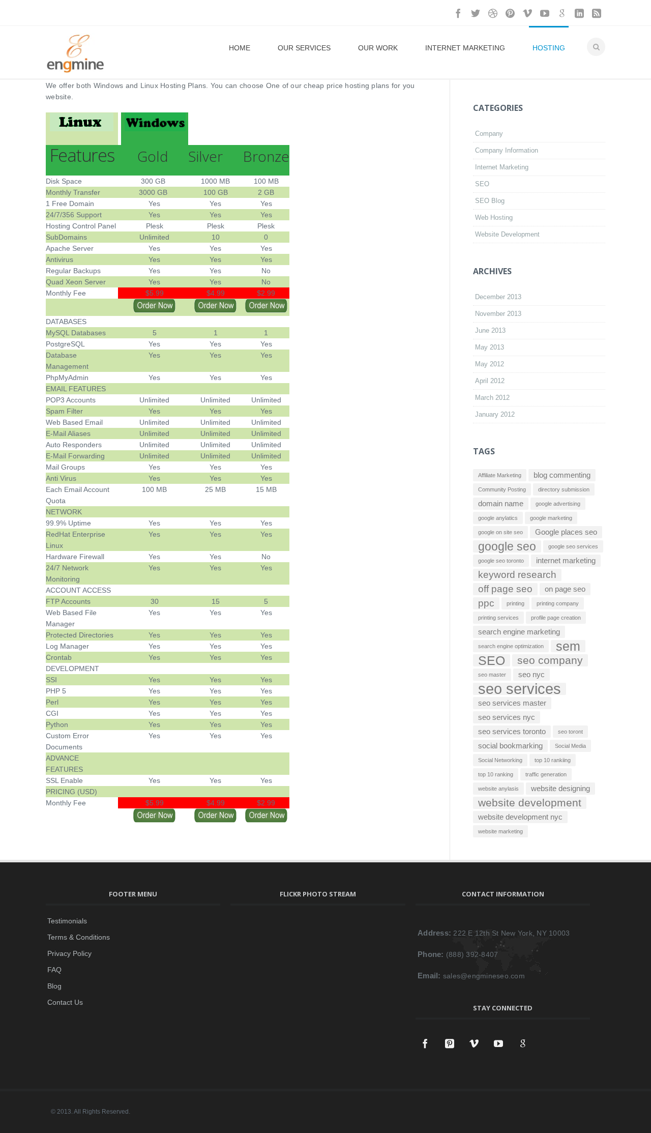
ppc (486, 603)
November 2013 (498, 313)
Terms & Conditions (78, 937)
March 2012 (492, 397)
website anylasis (498, 789)
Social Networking (500, 760)
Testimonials (67, 921)
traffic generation (546, 774)
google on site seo (500, 532)
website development (529, 803)
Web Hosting (494, 217)
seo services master (512, 703)
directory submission (563, 489)
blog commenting (562, 475)
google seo (507, 546)
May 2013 (489, 347)
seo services (519, 689)
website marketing (500, 831)
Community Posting (502, 489)
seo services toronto (512, 731)
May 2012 (489, 364)
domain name (500, 503)
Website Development (507, 234)
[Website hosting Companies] (81, 124)
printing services (498, 618)
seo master (492, 675)
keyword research (517, 574)
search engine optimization (511, 646)
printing (515, 603)
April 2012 (490, 381)
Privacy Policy (69, 953)
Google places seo (566, 532)
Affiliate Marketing (499, 475)
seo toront (570, 732)
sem (568, 646)
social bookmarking (510, 745)
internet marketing (566, 560)
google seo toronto (501, 561)
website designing (560, 788)
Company (489, 133)
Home (239, 48)
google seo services (573, 546)
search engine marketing (519, 631)
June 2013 (490, 330)
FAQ (54, 970)
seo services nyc (506, 717)
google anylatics (498, 518)
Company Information (506, 150)
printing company (558, 603)
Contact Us (65, 1002)
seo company (550, 660)
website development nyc (520, 816)
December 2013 (498, 297)
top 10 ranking (495, 774)
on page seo (565, 589)
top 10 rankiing (553, 760)
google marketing (551, 518)
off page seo (505, 589)
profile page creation (556, 618)
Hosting (548, 48)
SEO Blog (490, 201)
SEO (482, 184)
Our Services (304, 48)
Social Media (570, 746)
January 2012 (495, 414)
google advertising (558, 504)
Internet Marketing (465, 48)
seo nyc (531, 674)
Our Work (378, 48)
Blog (54, 986)
